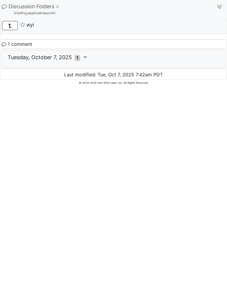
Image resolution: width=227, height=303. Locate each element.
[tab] (113, 59)
